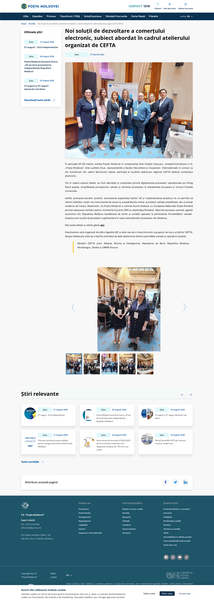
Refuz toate (167, 593)
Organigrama (85, 521)
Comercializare (129, 529)
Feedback (167, 517)
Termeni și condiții (171, 529)
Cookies (167, 525)
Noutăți (125, 513)
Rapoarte (126, 517)
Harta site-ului (170, 545)
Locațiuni (126, 525)
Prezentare (84, 509)
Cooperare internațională (90, 533)
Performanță (84, 513)
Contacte (126, 533)
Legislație (83, 525)
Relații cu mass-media (132, 509)
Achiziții (126, 521)
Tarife (166, 533)
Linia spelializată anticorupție (177, 541)
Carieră (82, 529)
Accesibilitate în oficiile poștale (177, 537)
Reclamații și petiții (172, 521)
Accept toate (185, 593)
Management (85, 517)
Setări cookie (53, 575)
